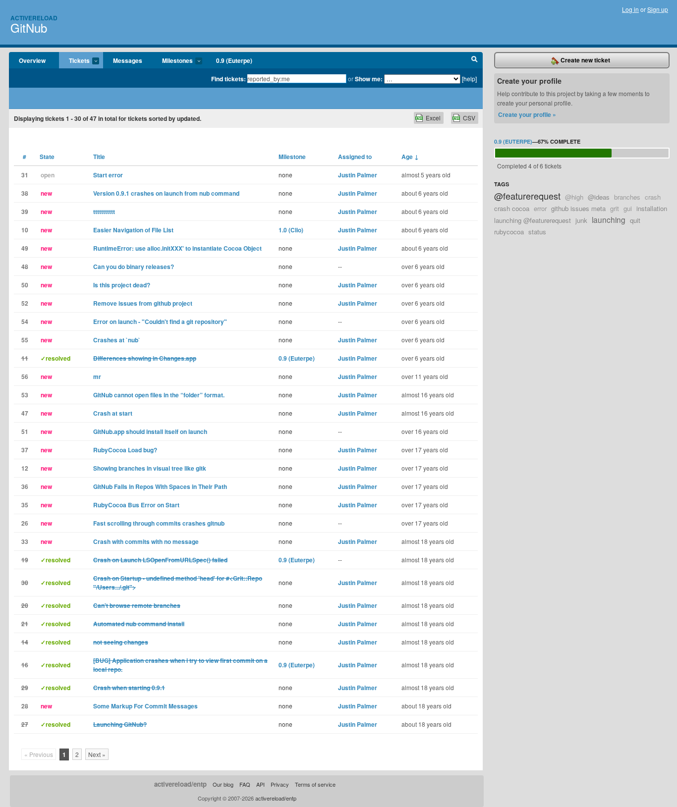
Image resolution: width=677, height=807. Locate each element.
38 (24, 193)
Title (99, 156)
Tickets (74, 61)
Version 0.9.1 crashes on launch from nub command (166, 193)
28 (24, 705)
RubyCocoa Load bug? (125, 449)
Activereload (33, 17)
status (537, 231)
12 (24, 468)
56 (24, 376)
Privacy (280, 784)
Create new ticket (584, 59)
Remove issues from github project (142, 303)
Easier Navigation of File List (133, 229)
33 (24, 541)
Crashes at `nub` (116, 339)
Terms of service (315, 784)
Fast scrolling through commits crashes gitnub (159, 523)
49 (24, 248)
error (540, 208)
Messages (127, 60)
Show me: (369, 78)
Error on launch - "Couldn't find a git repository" (160, 321)
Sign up (657, 9)
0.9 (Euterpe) (234, 60)
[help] (469, 78)
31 (24, 174)
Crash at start (112, 413)
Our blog (223, 784)
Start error (108, 174)
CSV (469, 117)
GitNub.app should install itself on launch (150, 431)
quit (635, 220)
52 (24, 303)
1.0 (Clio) (291, 229)
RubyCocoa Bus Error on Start (136, 504)
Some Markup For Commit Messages (145, 705)
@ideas (599, 197)
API (260, 784)
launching (608, 219)
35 (24, 504)
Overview (32, 60)
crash (653, 197)
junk (581, 220)
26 (24, 523)
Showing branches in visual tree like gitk (149, 468)
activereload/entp (180, 784)
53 (24, 394)
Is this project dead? (121, 284)
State (47, 156)
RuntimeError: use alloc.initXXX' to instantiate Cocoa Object (177, 248)
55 (24, 339)
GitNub (28, 27)
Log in (630, 9)
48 (24, 266)
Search (474, 60)
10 (24, 229)
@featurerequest (527, 195)
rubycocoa (509, 231)
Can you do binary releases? (133, 266)
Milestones (172, 61)
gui (627, 208)
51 (24, 431)
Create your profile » (527, 114)
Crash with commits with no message (146, 541)
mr (97, 376)
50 (24, 284)
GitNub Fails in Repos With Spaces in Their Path (160, 486)
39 (24, 211)
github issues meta (578, 208)
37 (24, 449)
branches (627, 197)
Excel (433, 117)
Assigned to (355, 156)
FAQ (244, 784)
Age (410, 156)
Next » (97, 754)
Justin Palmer (357, 174)
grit (614, 208)
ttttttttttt (104, 211)
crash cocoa (511, 208)
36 (24, 486)
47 (24, 413)
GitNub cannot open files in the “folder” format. (159, 394)
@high (574, 197)
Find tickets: (228, 78)
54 (24, 321)
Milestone (292, 156)
